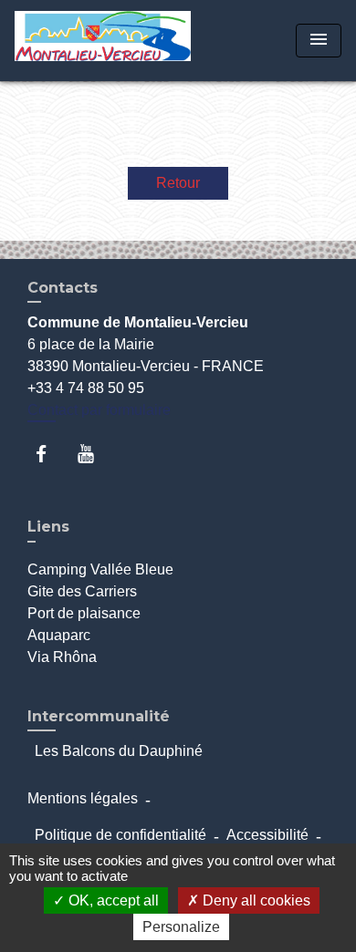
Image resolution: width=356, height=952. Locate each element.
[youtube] (94, 454)
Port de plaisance (84, 613)
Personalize (181, 927)
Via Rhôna (62, 657)
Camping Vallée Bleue (100, 569)
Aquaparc (58, 635)
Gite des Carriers (82, 591)
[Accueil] (103, 40)
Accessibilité (267, 835)
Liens (48, 526)
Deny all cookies (254, 900)
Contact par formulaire (99, 410)
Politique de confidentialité (120, 835)
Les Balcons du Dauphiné (119, 751)
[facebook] (49, 454)
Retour (178, 183)
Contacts (62, 287)
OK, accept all (112, 900)
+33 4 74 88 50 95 (85, 388)
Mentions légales (82, 798)
